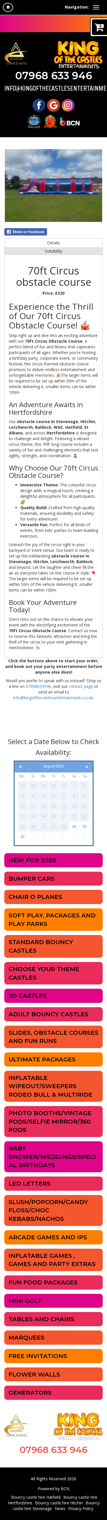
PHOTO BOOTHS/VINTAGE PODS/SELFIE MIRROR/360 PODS (50, 1121)
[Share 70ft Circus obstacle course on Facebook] (53, 232)
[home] (8, 7)
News (60, 1508)
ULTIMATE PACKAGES (42, 1059)
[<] (20, 767)
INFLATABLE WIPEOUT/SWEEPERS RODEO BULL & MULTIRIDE (50, 1086)
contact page (81, 686)
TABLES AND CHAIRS (41, 1319)
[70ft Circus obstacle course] (53, 185)
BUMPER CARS (31, 878)
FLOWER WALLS (34, 1374)
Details (53, 242)
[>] (87, 767)
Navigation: (77, 7)
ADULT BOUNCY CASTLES (48, 1014)
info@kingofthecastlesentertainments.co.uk (53, 88)
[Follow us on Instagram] (68, 104)
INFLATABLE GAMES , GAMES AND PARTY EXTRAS (52, 1260)
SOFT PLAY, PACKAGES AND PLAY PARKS (52, 919)
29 (74, 827)
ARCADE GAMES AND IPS (48, 1237)
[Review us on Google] (53, 104)
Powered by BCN (53, 1488)
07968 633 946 (53, 75)
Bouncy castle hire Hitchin (59, 1503)
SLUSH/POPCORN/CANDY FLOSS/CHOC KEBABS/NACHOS (48, 1210)
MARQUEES (27, 1337)
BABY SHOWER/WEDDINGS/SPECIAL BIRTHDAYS (52, 1157)
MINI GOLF (25, 1300)
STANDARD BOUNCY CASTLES (41, 946)
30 (84, 827)
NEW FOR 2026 (32, 860)
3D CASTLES (28, 995)
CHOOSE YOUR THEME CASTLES (44, 973)
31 (23, 837)
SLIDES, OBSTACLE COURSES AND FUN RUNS (53, 1037)
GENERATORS (30, 1392)
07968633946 (38, 686)
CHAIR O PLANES (35, 896)
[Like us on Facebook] (39, 104)
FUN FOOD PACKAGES (43, 1282)
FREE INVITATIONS (38, 1355)
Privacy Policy (80, 1508)
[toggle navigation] (96, 7)
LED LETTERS (30, 1183)
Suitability (53, 251)
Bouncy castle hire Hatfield (35, 1497)
